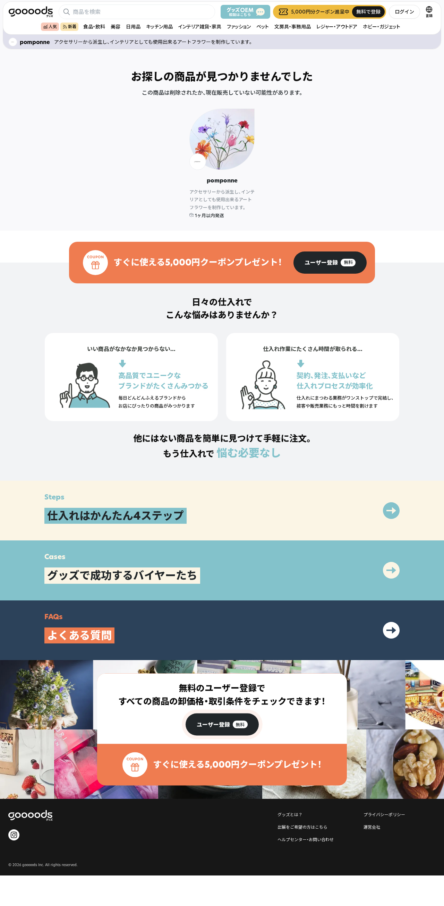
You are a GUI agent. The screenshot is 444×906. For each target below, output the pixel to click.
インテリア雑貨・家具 (199, 26)
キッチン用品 (159, 26)
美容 (115, 26)
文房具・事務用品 (292, 26)
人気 (53, 26)
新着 (72, 26)
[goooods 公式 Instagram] (13, 834)
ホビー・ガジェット (381, 26)
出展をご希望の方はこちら (302, 827)
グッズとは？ (290, 814)
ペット (262, 26)
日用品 (133, 26)
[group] (330, 262)
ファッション (239, 26)
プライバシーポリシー (384, 814)
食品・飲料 (94, 26)
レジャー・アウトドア (336, 26)
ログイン (404, 11)
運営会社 (372, 827)
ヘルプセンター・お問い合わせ (306, 839)
